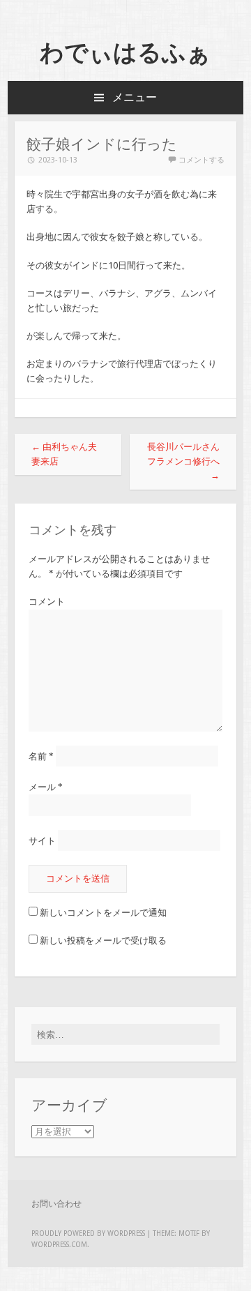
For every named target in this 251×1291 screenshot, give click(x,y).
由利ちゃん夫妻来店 (64, 454)
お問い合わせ (56, 1204)
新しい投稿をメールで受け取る (103, 940)
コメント (47, 601)
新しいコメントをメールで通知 (103, 912)
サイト (42, 840)
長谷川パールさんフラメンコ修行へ (183, 461)
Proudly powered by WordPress (88, 1233)
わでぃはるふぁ (125, 52)
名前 (41, 755)
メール (46, 787)
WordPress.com (59, 1244)
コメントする (201, 160)
